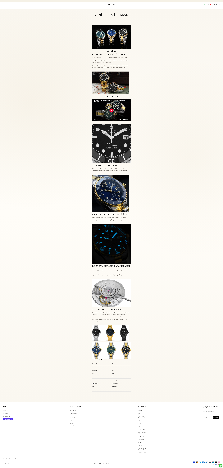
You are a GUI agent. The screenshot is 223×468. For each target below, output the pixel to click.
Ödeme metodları (73, 411)
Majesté (139, 435)
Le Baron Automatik (142, 432)
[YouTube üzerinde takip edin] (15, 458)
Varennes (140, 454)
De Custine (140, 425)
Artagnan (140, 413)
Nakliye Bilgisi (73, 410)
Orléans (139, 444)
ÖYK (71, 416)
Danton (139, 422)
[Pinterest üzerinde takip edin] (12, 458)
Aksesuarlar (5, 414)
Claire (139, 420)
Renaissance (140, 451)
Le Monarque (140, 433)
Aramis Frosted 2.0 (141, 411)
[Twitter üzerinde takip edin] (6, 458)
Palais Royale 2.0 (141, 446)
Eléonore (140, 426)
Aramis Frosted (141, 410)
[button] (208, 4)
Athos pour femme (141, 419)
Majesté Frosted (141, 436)
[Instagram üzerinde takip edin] (9, 458)
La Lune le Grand (141, 429)
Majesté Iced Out (141, 438)
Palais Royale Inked (141, 449)
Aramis (139, 409)
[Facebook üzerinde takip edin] (3, 458)
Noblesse (140, 442)
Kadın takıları (5, 413)
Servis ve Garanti (73, 413)
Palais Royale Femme (142, 448)
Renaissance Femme (142, 452)
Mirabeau (140, 441)
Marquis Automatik (141, 439)
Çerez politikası (73, 422)
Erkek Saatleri (5, 409)
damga (71, 420)
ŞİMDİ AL (111, 51)
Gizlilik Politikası (73, 417)
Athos (139, 414)
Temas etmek (72, 419)
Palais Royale (140, 445)
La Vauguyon (140, 430)
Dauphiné (140, 423)
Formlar (71, 414)
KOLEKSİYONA (111, 97)
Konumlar (72, 409)
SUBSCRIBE (216, 417)
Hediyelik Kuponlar (6, 416)
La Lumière (140, 428)
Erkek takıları (5, 411)
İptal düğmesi (72, 425)
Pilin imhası (72, 423)
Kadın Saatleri (5, 410)
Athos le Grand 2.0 (141, 417)
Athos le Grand (141, 416)
